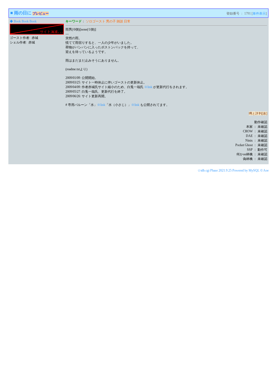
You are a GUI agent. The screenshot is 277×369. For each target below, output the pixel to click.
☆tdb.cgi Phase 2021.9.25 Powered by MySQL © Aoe (233, 170)
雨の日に (22, 13)
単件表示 (259, 13)
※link (148, 87)
